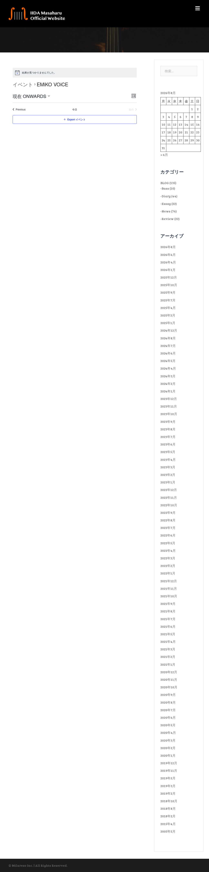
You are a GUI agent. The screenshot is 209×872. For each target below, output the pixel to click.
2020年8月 (168, 702)
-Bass (164, 188)
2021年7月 (168, 619)
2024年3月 (168, 376)
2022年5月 (167, 543)
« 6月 (164, 154)
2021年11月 (168, 588)
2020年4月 (168, 732)
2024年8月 (168, 338)
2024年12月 (168, 330)
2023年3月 (167, 467)
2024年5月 (168, 361)
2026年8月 (168, 247)
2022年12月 (168, 490)
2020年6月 (168, 717)
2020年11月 (168, 679)
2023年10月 (168, 414)
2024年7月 (168, 345)
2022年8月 (168, 520)
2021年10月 (168, 596)
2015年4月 (168, 824)
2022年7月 (168, 527)
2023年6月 (168, 444)
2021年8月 (168, 611)
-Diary (165, 196)
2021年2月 (167, 656)
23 (197, 132)
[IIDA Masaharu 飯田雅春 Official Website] (38, 13)
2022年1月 (167, 573)
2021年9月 (168, 603)
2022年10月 (168, 505)
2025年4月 (168, 307)
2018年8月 (168, 808)
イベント (23, 84)
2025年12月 (168, 277)
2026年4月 (168, 262)
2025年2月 (167, 315)
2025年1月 (167, 323)
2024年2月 (168, 383)
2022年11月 (168, 497)
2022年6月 (168, 535)
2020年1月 (168, 755)
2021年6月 (168, 626)
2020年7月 (168, 710)
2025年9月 (168, 292)
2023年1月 (167, 482)
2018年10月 (168, 801)
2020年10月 (168, 687)
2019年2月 (168, 793)
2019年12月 (168, 763)
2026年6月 (168, 254)
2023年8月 (168, 429)
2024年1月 (168, 391)
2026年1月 (168, 270)
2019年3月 (168, 786)
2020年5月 (168, 725)
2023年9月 (168, 421)
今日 (74, 109)
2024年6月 (168, 353)
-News (165, 211)
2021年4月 (168, 641)
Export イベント (76, 119)
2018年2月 (168, 816)
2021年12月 (168, 581)
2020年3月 (168, 740)
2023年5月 (167, 452)
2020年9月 (168, 694)
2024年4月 (168, 368)
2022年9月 (168, 512)
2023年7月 (168, 436)
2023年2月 (167, 474)
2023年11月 (168, 406)
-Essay (165, 203)
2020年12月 (168, 672)
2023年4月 (168, 459)
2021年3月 (167, 649)
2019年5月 (168, 778)
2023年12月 (168, 399)
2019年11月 (168, 770)
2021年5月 (167, 634)
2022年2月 (167, 565)
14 (186, 124)
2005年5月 (168, 831)
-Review (167, 219)
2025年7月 (168, 300)
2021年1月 (167, 664)
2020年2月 (168, 748)
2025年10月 (168, 285)
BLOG (164, 183)
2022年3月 (167, 558)
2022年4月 (168, 550)
